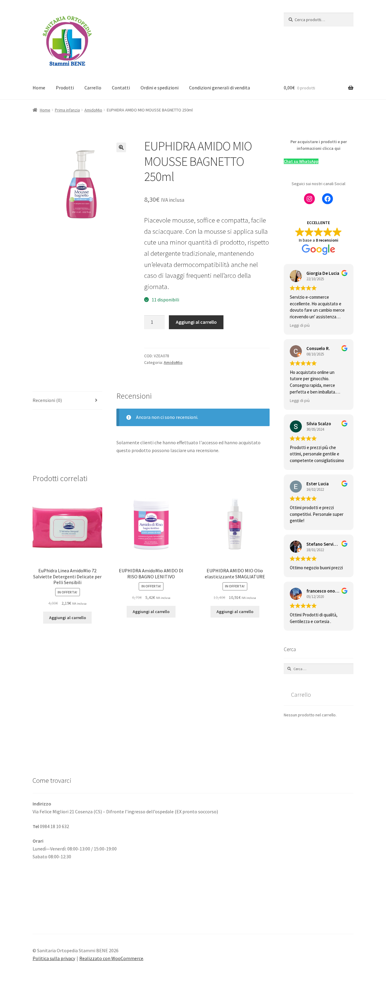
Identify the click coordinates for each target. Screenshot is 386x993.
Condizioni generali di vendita (219, 88)
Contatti (121, 88)
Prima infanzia (67, 110)
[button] (121, 147)
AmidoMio (93, 110)
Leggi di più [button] (300, 325)
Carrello (92, 88)
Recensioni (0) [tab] (47, 400)
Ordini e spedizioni (160, 88)
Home (39, 88)
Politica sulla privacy (54, 958)
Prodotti (65, 88)
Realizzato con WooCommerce (111, 958)
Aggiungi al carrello (196, 322)
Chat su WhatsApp (301, 161)
